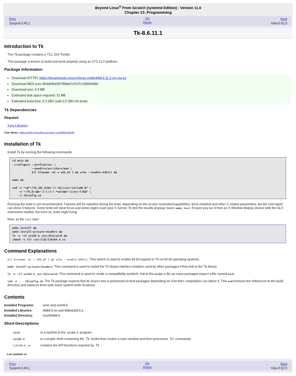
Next (283, 19)
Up (147, 18)
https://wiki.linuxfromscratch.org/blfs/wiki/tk (46, 132)
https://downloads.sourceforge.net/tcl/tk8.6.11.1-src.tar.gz (82, 78)
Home (147, 22)
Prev (12, 19)
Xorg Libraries (17, 125)
